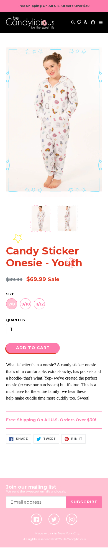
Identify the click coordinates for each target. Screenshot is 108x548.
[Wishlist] (79, 22)
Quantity (15, 320)
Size (10, 294)
